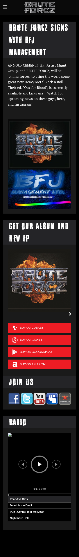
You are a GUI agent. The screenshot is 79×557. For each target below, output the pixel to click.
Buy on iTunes (31, 339)
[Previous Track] (23, 464)
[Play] (40, 464)
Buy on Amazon (32, 363)
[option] (39, 280)
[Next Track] (56, 464)
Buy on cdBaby (32, 327)
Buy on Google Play (36, 351)
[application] (39, 464)
